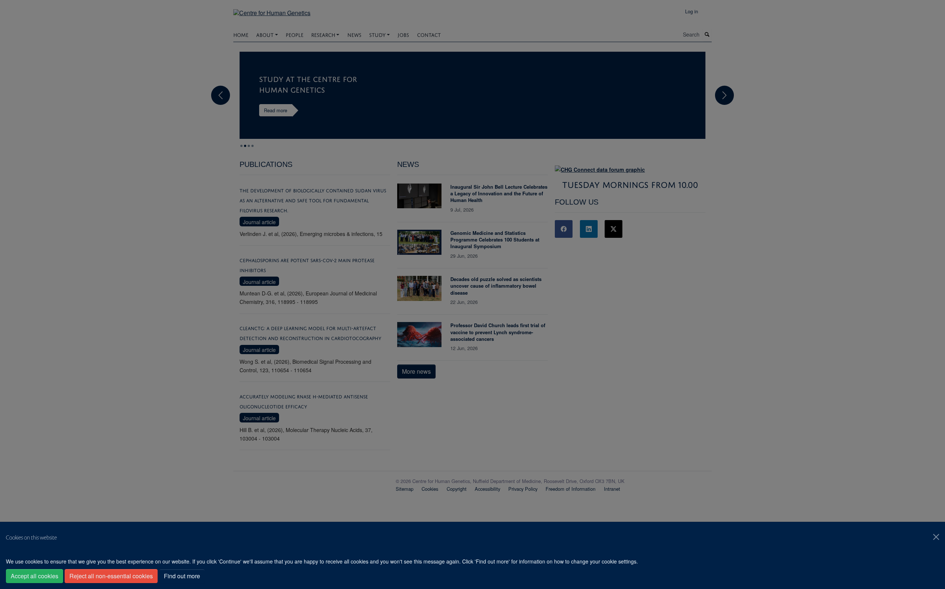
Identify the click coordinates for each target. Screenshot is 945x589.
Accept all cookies (34, 576)
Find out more (182, 576)
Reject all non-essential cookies (111, 576)
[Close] (936, 537)
